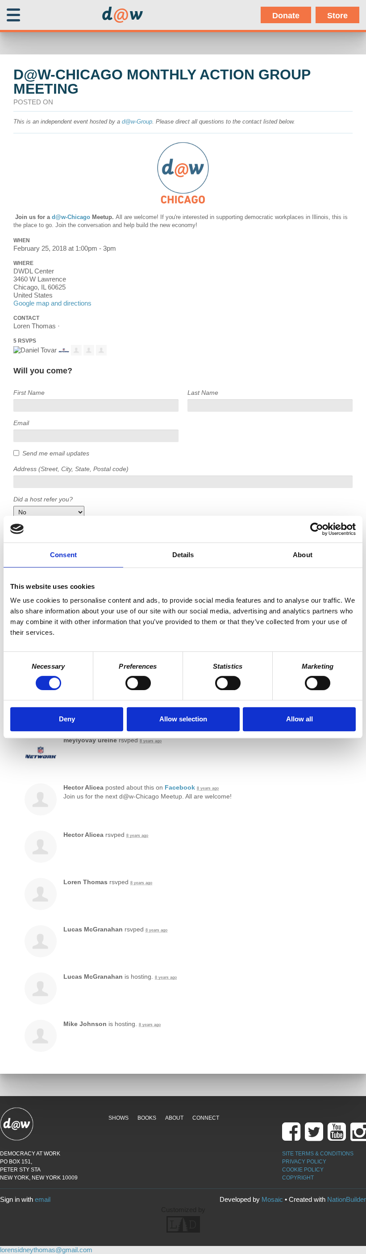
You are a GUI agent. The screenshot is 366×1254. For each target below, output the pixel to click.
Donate (285, 15)
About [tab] (302, 555)
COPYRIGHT (298, 1178)
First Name (29, 392)
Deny (67, 719)
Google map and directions (52, 303)
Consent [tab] (63, 555)
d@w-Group (137, 121)
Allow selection (183, 719)
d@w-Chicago (71, 217)
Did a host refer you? (43, 499)
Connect (205, 1118)
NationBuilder (346, 1199)
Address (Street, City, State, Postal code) (71, 468)
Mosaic (272, 1199)
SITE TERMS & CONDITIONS (318, 1154)
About (174, 1118)
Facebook (180, 787)
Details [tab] (183, 555)
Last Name (202, 392)
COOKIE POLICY (303, 1170)
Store (337, 15)
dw (122, 15)
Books (146, 1118)
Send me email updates (55, 453)
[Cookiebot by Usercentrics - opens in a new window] (317, 529)
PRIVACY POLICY (304, 1162)
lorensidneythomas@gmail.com (46, 1250)
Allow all (299, 719)
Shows (118, 1118)
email (42, 1199)
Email (21, 422)
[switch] (138, 683)
